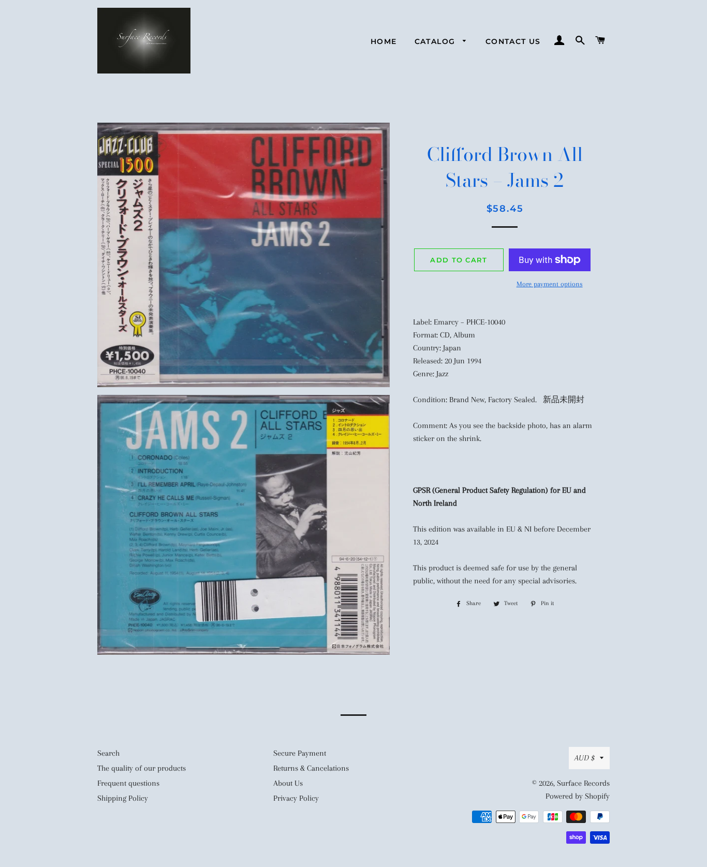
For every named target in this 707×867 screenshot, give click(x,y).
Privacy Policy (296, 798)
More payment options (550, 284)
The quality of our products (141, 768)
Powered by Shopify (578, 796)
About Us (288, 783)
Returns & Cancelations (311, 768)
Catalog (436, 41)
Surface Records (583, 783)
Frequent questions (128, 783)
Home (384, 41)
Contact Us (513, 41)
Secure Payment (299, 753)
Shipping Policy (122, 798)
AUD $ (585, 757)
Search (108, 753)
